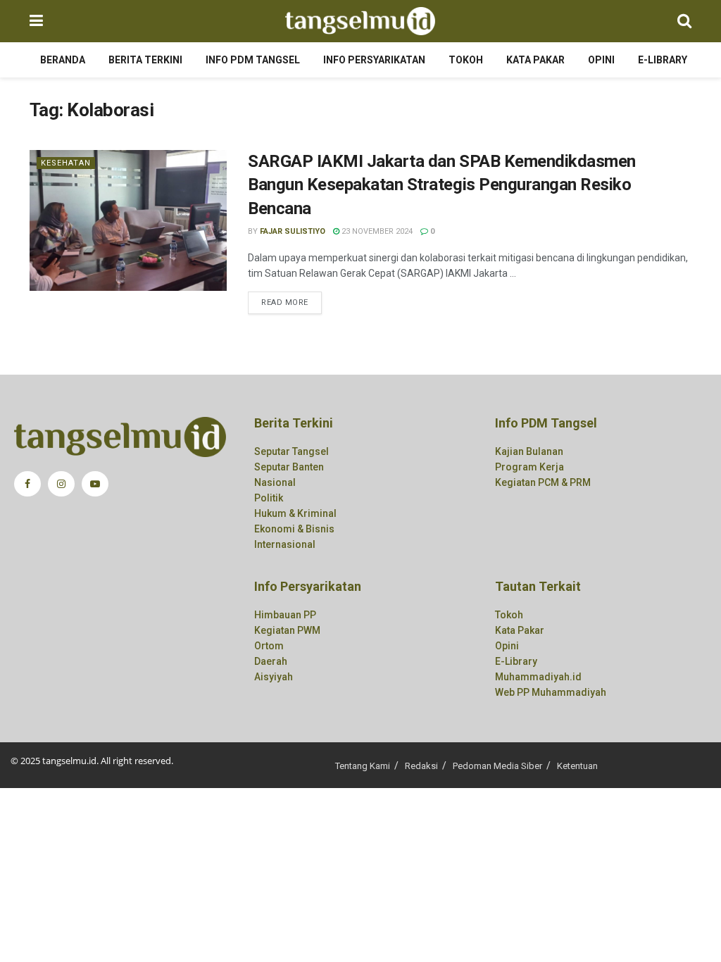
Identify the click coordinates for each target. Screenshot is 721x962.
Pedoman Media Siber (497, 766)
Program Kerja (529, 467)
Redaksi (421, 766)
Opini (601, 59)
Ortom (269, 645)
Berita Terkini (145, 59)
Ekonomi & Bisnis (294, 529)
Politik (268, 498)
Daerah (270, 661)
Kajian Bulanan (529, 451)
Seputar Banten (289, 467)
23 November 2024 (376, 231)
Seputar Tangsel (291, 451)
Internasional (284, 544)
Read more (284, 302)
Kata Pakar (535, 59)
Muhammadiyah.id (538, 676)
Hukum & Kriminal (295, 513)
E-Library (662, 59)
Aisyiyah (273, 676)
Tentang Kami (362, 766)
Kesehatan (66, 163)
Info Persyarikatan (374, 59)
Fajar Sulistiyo (292, 231)
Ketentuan (577, 766)
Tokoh (466, 59)
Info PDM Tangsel (253, 59)
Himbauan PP (285, 614)
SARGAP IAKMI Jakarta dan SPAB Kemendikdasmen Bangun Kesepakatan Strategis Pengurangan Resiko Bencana (442, 184)
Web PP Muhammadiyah (550, 692)
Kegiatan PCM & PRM (543, 482)
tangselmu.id (69, 760)
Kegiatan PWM (287, 630)
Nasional (275, 482)
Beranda (62, 59)
